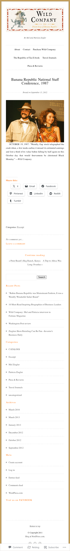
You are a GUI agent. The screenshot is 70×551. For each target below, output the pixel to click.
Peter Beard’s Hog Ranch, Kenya (25, 260)
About (17, 49)
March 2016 (14, 409)
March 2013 (14, 417)
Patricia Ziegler (16, 372)
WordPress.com (16, 492)
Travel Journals (49, 57)
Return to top (35, 526)
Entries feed (14, 477)
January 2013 (15, 424)
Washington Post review (20, 323)
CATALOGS (14, 349)
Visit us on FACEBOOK (19, 499)
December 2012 (16, 432)
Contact (26, 49)
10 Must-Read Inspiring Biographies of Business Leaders (35, 304)
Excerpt (20, 227)
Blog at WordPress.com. (35, 536)
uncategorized (15, 395)
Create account (15, 462)
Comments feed (16, 485)
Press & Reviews (35, 65)
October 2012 (15, 440)
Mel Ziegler (14, 364)
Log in (12, 469)
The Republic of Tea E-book (27, 57)
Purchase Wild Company (44, 49)
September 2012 (16, 447)
